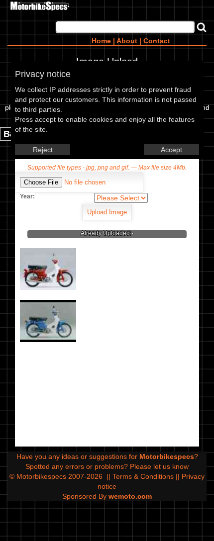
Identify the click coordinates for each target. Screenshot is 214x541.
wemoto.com (130, 496)
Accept (171, 150)
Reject (43, 150)
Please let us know (159, 466)
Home (101, 41)
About (126, 41)
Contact (156, 41)
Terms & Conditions (143, 476)
